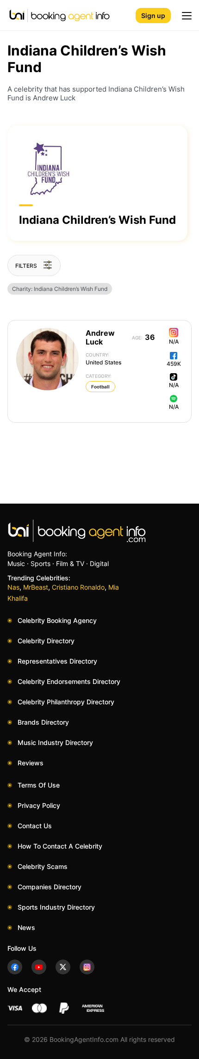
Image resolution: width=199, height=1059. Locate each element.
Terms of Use (39, 785)
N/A (174, 341)
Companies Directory (49, 887)
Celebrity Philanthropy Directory (66, 702)
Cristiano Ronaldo (78, 587)
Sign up (153, 15)
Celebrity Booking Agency (57, 620)
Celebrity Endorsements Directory (69, 681)
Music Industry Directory (55, 742)
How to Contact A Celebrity (60, 846)
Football (100, 386)
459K (174, 363)
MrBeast (35, 587)
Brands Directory (43, 722)
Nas (13, 587)
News (26, 927)
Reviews (31, 763)
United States (103, 359)
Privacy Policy (39, 805)
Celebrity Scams (43, 866)
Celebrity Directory (46, 641)
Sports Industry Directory (56, 907)
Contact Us (35, 826)
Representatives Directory (57, 661)
